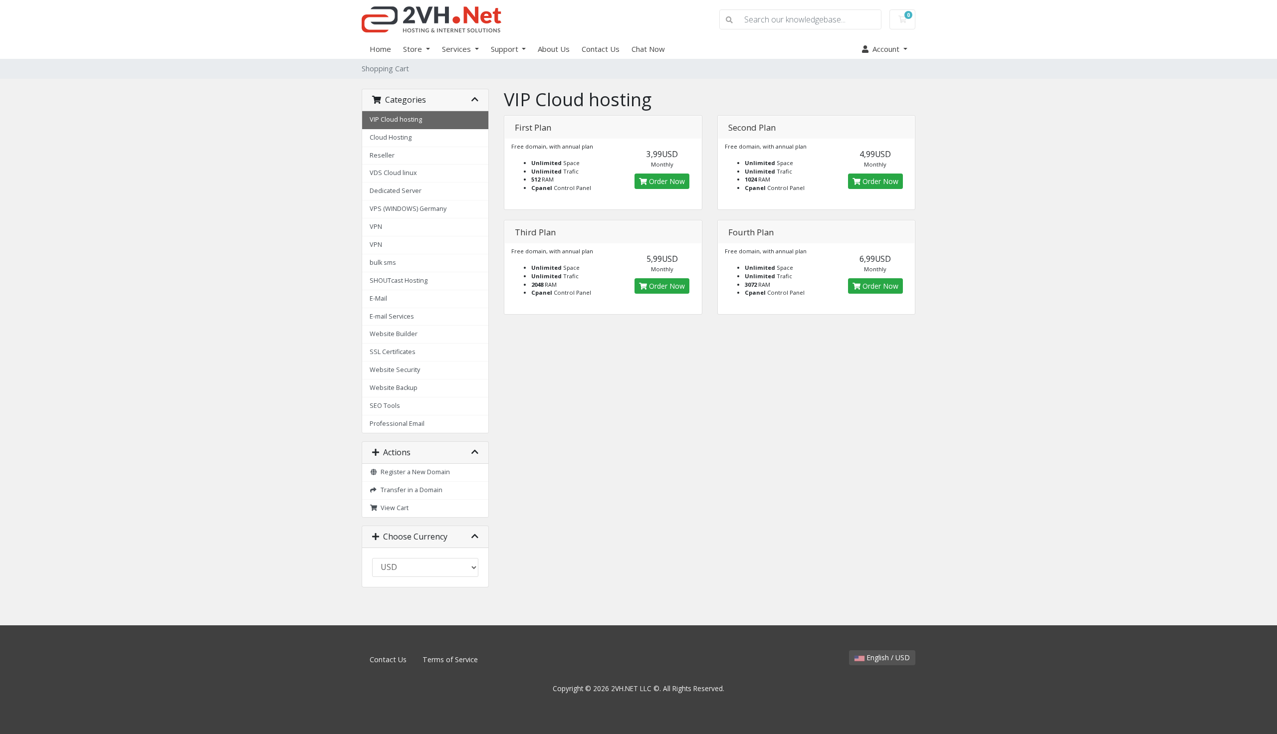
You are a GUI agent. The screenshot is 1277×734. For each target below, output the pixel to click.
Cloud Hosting (391, 137)
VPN (376, 226)
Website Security (395, 370)
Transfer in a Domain (410, 490)
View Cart (393, 508)
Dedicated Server (396, 190)
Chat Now (648, 49)
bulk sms (383, 262)
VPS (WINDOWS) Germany (408, 208)
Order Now (666, 181)
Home (380, 49)
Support (505, 49)
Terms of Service (450, 659)
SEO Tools (385, 405)
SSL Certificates (393, 352)
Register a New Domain (414, 472)
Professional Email (397, 423)
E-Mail (378, 298)
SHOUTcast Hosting (398, 280)
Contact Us (601, 49)
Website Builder (394, 334)
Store (413, 49)
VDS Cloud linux (393, 173)
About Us (554, 49)
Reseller (382, 155)
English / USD (887, 657)
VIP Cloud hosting (396, 119)
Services (457, 49)
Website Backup (394, 387)
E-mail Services (392, 316)
